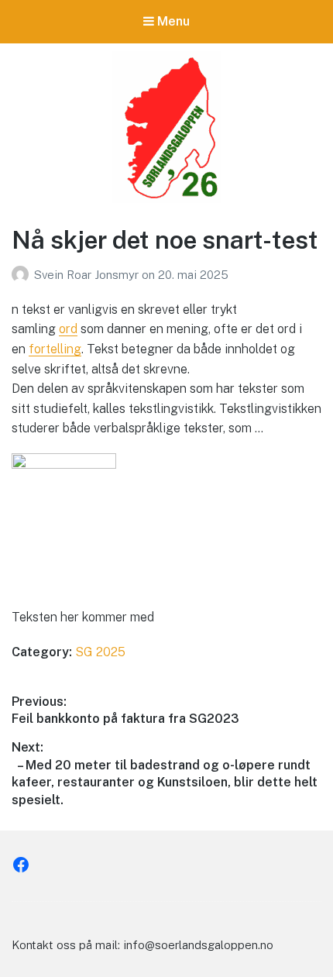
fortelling (55, 349)
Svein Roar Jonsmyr (88, 274)
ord (68, 329)
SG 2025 (100, 652)
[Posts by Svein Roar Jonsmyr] (23, 274)
